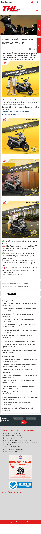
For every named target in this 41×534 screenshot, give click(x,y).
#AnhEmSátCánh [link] (7, 114)
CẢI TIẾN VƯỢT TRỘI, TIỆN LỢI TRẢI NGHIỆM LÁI (20, 303)
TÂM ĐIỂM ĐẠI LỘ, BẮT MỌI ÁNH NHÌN (16, 341)
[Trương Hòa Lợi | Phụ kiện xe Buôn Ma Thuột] (11, 9)
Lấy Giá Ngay (39, 28)
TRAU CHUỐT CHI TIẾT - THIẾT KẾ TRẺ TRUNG (19, 319)
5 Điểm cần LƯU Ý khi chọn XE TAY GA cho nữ (19, 314)
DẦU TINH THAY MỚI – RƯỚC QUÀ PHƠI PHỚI (18, 408)
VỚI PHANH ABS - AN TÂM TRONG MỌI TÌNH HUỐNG (20, 309)
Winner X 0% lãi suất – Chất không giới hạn (17, 403)
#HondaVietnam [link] (24, 112)
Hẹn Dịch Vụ (39, 45)
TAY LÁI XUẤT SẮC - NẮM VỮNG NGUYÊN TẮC (18, 370)
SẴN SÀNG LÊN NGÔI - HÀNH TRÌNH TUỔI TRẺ (18, 336)
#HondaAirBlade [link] (13, 112)
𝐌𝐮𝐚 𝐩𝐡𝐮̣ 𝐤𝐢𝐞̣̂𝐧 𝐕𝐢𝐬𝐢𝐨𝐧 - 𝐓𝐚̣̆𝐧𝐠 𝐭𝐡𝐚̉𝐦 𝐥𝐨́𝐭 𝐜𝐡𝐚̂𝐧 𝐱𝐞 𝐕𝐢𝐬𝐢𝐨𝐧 (19, 392)
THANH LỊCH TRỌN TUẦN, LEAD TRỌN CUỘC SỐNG (20, 330)
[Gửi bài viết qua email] (30, 49)
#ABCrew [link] (5, 112)
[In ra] (34, 49)
